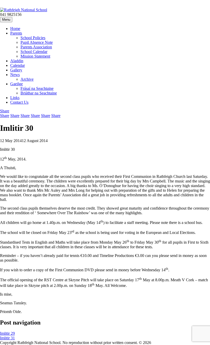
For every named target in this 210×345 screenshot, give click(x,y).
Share (4, 115)
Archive (27, 79)
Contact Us (19, 102)
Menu (6, 19)
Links (14, 97)
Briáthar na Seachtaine (38, 93)
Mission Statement (35, 56)
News (15, 74)
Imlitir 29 (7, 333)
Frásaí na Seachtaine (37, 88)
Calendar (17, 65)
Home (15, 28)
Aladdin (16, 61)
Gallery (16, 70)
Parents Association (36, 47)
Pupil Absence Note (36, 42)
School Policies (32, 38)
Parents (16, 33)
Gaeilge (16, 84)
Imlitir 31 (7, 338)
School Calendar (33, 51)
